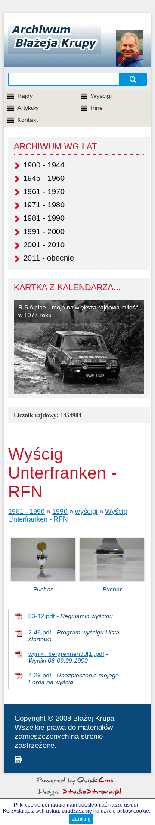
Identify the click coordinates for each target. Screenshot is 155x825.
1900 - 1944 (44, 165)
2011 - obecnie (48, 258)
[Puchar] (43, 578)
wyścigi (86, 511)
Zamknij (81, 819)
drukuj (18, 759)
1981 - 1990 (44, 218)
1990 (60, 511)
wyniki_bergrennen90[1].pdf (66, 653)
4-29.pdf (39, 675)
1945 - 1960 (44, 178)
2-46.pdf (39, 632)
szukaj (133, 79)
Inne (97, 107)
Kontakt (27, 119)
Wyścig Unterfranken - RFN (67, 515)
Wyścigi (101, 95)
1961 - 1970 (44, 191)
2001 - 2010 (44, 244)
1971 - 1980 (44, 204)
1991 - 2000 (44, 231)
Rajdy (25, 95)
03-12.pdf (41, 616)
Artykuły (28, 107)
